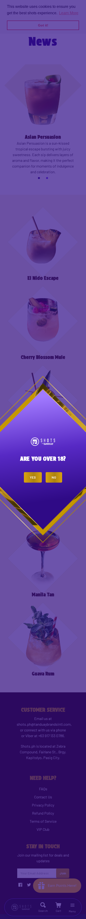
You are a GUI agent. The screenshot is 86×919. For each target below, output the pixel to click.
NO (54, 477)
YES (33, 477)
